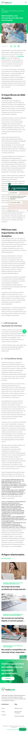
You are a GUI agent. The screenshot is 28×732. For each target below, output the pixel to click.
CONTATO (8, 678)
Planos (3, 711)
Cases (3, 708)
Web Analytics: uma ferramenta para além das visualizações (12, 11)
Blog (2, 9)
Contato (3, 715)
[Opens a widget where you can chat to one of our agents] (23, 729)
